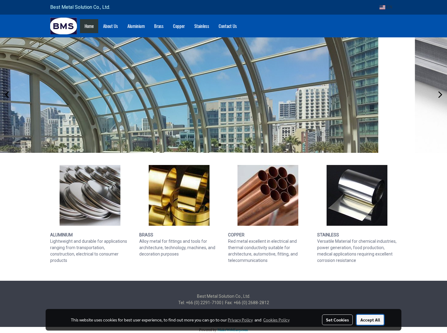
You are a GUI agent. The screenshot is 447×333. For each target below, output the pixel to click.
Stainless (201, 26)
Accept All (370, 319)
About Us (110, 26)
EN (388, 7)
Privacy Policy (240, 319)
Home (89, 26)
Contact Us (228, 26)
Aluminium (136, 26)
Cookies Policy (276, 319)
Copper (179, 26)
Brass (159, 26)
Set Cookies (337, 319)
